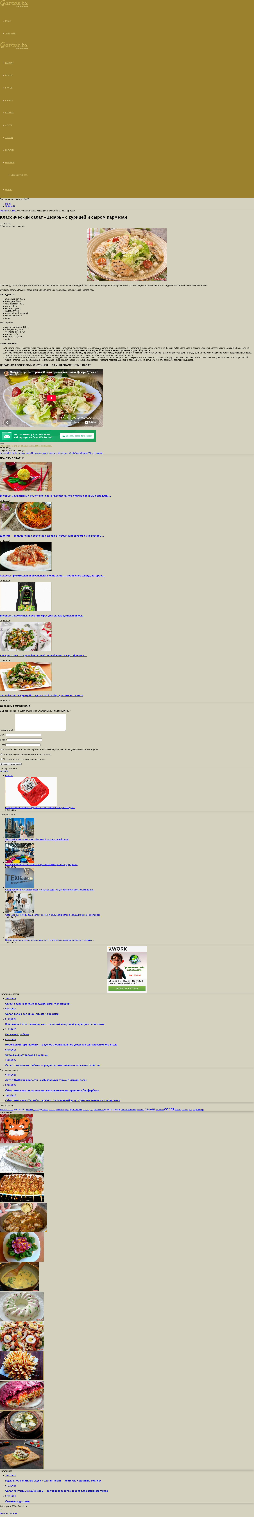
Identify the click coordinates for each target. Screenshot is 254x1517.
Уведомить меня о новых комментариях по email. (27, 754)
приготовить (112, 1109)
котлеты (59, 1110)
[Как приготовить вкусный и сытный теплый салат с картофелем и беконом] (26, 650)
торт (202, 1110)
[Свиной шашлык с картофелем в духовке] (22, 1201)
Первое (8, 75)
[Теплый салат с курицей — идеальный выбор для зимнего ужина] (26, 690)
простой (140, 1110)
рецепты (160, 1110)
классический (6, 446)
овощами (86, 1110)
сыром (41, 446)
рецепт (150, 1109)
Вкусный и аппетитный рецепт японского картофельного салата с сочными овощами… (55, 495)
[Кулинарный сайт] (14, 6)
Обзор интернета (19, 175)
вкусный (18, 1109)
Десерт (8, 125)
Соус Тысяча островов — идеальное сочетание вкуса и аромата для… (40, 807)
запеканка (52, 1110)
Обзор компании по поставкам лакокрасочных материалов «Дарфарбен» (41, 864)
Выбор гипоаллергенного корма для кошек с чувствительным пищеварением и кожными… (50, 940)
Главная (4, 211)
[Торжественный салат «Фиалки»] (22, 1261)
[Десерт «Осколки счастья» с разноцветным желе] (22, 1320)
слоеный (185, 1110)
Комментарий (7, 730)
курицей (18, 446)
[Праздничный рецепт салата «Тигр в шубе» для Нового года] (16, 1142)
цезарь (48, 446)
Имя (3, 735)
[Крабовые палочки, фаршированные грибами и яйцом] (22, 1172)
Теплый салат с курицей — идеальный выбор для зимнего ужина (41, 695)
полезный (99, 1110)
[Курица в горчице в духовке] (23, 1231)
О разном (9, 163)
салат (35, 446)
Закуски (9, 138)
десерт (36, 1110)
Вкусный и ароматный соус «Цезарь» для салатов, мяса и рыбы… (42, 615)
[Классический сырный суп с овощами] (19, 1290)
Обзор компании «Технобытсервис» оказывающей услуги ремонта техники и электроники (49, 890)
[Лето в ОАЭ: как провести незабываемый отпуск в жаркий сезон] (19, 837)
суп (190, 1110)
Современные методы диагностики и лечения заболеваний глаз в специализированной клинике (52, 915)
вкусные (10, 1110)
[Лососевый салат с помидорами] (22, 1350)
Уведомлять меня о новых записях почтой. (24, 759)
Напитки (9, 150)
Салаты (8, 100)
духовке (44, 1109)
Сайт (2, 745)
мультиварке (76, 1110)
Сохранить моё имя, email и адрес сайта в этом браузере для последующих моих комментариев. (50, 750)
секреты (178, 1110)
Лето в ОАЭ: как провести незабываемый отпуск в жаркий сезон (37, 839)
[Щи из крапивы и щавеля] (22, 1439)
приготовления (128, 1109)
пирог (91, 1110)
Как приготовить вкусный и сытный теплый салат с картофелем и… (43, 655)
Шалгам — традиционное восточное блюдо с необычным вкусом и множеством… (52, 535)
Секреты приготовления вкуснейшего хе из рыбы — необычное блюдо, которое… (52, 575)
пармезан (27, 446)
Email (3, 740)
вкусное (3, 1110)
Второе (8, 88)
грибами (29, 1109)
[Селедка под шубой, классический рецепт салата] (22, 1409)
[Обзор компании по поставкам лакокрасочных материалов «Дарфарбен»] (19, 862)
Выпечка (9, 113)
